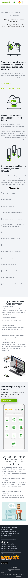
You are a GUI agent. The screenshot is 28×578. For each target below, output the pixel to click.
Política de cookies (14, 570)
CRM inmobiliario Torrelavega (9, 548)
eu (3, 572)
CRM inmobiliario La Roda (8, 550)
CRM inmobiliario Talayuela (8, 546)
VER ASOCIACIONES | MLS (10, 88)
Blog (2, 537)
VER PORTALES (6, 83)
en (1, 572)
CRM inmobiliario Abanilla (8, 553)
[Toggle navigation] (24, 2)
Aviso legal (14, 567)
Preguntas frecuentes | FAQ (8, 539)
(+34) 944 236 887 (8, 529)
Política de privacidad (14, 569)
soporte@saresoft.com (12, 533)
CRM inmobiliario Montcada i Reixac (11, 552)
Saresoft (18, 576)
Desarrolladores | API (6, 535)
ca (5, 572)
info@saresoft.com (10, 531)
